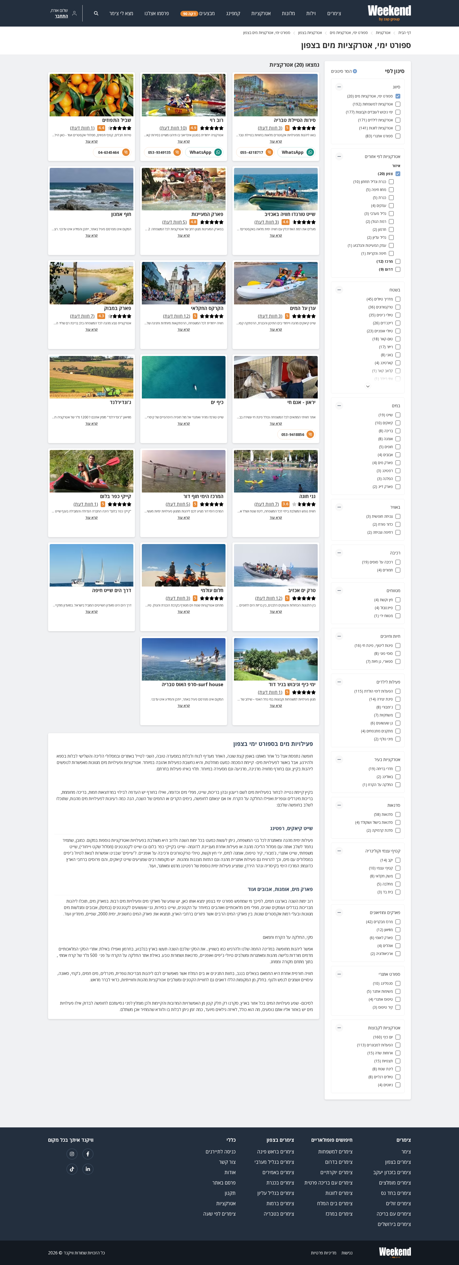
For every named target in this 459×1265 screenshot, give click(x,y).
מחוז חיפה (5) (376, 189)
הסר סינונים (342, 71)
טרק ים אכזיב (302, 590)
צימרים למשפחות (335, 1151)
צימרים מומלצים (395, 1182)
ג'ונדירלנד (120, 402)
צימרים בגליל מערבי (274, 1162)
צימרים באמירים (278, 1172)
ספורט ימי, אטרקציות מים (349, 32)
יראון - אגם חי (301, 402)
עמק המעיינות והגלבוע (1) (367, 245)
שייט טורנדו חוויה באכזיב (290, 214)
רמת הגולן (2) (376, 221)
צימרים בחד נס (396, 1193)
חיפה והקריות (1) (373, 253)
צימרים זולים (398, 1203)
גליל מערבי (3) (375, 213)
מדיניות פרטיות (323, 1253)
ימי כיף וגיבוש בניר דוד (292, 684)
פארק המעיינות (207, 214)
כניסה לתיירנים (221, 1151)
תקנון (230, 1193)
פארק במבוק (117, 308)
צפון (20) (385, 173)
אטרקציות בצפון (310, 32)
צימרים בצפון (398, 1162)
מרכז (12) (384, 261)
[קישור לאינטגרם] (72, 1154)
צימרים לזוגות (338, 1193)
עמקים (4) (378, 205)
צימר (406, 1151)
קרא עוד (276, 141)
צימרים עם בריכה (394, 1214)
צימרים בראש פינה (275, 1151)
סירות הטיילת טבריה (295, 120)
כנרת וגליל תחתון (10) (369, 181)
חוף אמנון (121, 214)
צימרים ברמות (280, 1203)
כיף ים (217, 402)
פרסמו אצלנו (156, 13)
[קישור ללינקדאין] (88, 1169)
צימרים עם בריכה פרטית (328, 1182)
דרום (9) (386, 269)
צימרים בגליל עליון (275, 1193)
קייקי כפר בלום (115, 496)
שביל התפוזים (116, 120)
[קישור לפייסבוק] (88, 1154)
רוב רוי (216, 120)
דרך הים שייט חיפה (111, 590)
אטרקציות (383, 32)
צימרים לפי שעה (219, 1214)
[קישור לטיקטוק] (72, 1169)
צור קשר (227, 1162)
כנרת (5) (379, 197)
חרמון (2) (379, 229)
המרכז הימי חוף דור (203, 496)
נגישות (347, 1253)
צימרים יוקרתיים (336, 1172)
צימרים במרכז (339, 1214)
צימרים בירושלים (394, 1224)
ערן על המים (303, 308)
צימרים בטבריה (279, 1214)
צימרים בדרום (338, 1162)
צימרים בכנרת (280, 1182)
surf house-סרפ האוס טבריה (192, 684)
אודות (230, 1172)
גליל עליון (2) (376, 237)
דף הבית (404, 32)
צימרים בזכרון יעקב (392, 1172)
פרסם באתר (224, 1182)
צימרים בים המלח (334, 1203)
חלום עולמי (212, 590)
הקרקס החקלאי (207, 308)
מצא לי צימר (121, 13)
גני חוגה (307, 496)
